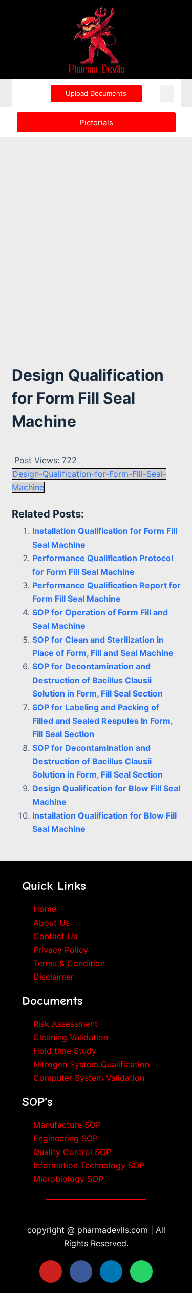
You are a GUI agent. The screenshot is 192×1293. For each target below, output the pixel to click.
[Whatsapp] (141, 1271)
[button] (167, 93)
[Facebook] (81, 1271)
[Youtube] (50, 1271)
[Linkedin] (111, 1271)
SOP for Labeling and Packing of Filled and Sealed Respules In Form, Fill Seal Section (102, 721)
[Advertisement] (96, 238)
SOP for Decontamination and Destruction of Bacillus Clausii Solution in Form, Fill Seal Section (97, 680)
